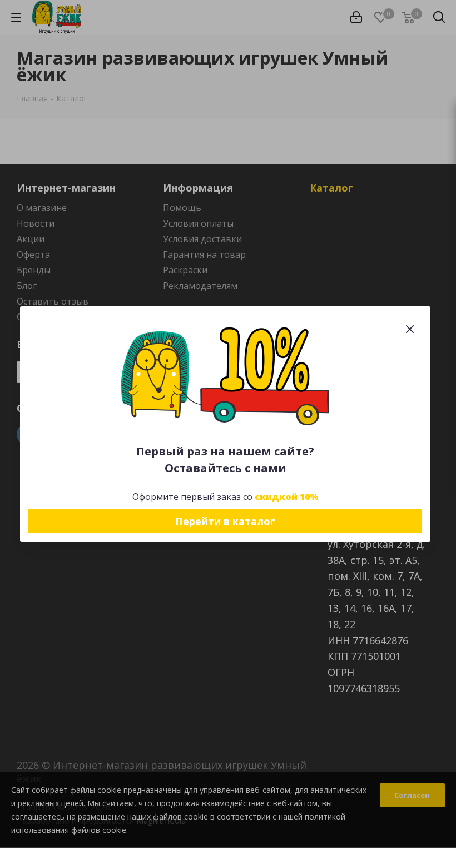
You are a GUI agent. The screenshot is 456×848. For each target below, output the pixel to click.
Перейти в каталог (225, 521)
